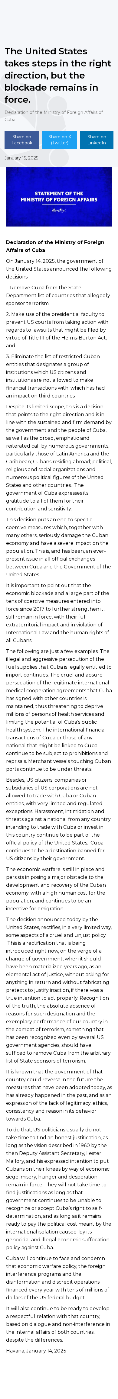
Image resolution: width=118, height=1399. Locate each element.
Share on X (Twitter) (59, 140)
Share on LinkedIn (96, 140)
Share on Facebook (21, 140)
